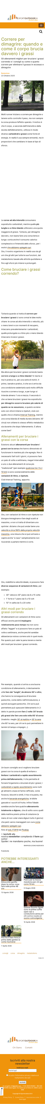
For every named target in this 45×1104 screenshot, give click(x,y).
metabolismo (32, 953)
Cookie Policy (19, 1097)
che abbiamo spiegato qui (19, 247)
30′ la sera (36, 719)
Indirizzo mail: (22, 1068)
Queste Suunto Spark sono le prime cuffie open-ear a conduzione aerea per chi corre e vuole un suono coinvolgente (34, 912)
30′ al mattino (23, 719)
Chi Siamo (17, 1047)
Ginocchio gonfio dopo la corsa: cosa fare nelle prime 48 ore (10, 885)
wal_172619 (13, 830)
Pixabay (25, 830)
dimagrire (21, 953)
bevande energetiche (19, 798)
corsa (13, 953)
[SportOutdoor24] (22, 17)
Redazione (5, 73)
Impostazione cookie (22, 1053)
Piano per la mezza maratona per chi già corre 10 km (33, 882)
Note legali (22, 1099)
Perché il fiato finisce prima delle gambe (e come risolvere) (10, 940)
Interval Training (27, 415)
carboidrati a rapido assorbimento (16, 787)
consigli (5, 953)
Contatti (28, 1047)
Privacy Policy (7, 1097)
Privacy (1, 1092)
